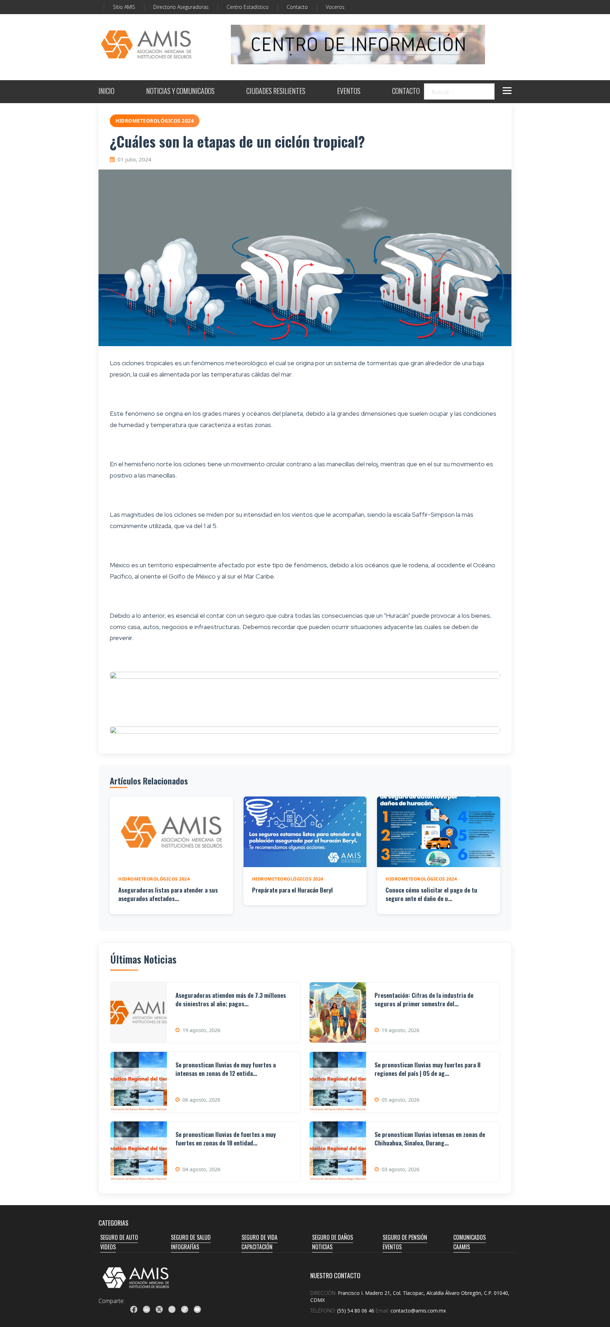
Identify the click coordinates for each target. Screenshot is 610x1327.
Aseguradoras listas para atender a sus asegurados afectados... (168, 894)
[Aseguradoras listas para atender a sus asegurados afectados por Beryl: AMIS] (171, 831)
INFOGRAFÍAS (185, 1247)
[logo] (135, 1277)
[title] (133, 1309)
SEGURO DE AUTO (119, 1237)
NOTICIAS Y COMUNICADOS (180, 91)
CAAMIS (461, 1247)
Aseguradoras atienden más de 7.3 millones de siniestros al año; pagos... (230, 999)
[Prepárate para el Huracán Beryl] (305, 831)
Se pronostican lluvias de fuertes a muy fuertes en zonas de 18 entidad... (225, 1139)
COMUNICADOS (469, 1237)
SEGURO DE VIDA (259, 1237)
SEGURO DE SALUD (191, 1237)
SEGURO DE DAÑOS (332, 1237)
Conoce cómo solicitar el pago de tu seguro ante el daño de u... (431, 894)
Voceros (335, 7)
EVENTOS (348, 91)
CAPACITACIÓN (257, 1247)
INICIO (106, 91)
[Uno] (146, 44)
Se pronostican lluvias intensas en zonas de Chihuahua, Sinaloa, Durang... (430, 1139)
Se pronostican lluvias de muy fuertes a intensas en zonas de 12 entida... (225, 1069)
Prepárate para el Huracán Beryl (292, 889)
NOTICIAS (322, 1247)
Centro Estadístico (248, 7)
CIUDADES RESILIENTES (275, 91)
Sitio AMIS (124, 7)
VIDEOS (108, 1247)
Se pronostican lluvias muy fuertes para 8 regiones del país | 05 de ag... (427, 1069)
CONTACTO (406, 91)
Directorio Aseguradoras (181, 7)
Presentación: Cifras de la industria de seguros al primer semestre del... (424, 999)
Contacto (297, 7)
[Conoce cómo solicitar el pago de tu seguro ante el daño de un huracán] (438, 831)
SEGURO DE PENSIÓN (405, 1237)
